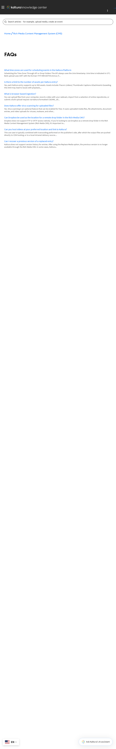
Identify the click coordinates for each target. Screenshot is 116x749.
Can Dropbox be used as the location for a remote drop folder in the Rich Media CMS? (44, 117)
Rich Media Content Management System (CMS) (37, 33)
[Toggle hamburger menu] (2, 7)
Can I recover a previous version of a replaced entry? (28, 141)
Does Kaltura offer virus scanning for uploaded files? (29, 105)
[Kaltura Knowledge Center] (25, 7)
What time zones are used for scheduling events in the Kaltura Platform (37, 70)
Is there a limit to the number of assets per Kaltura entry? (31, 81)
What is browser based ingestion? (20, 93)
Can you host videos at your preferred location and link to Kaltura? (35, 129)
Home (7, 33)
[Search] (111, 22)
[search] (56, 22)
